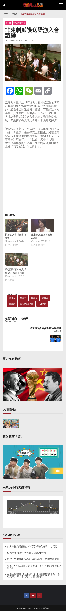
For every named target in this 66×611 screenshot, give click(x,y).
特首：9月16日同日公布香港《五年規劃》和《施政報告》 (34, 567)
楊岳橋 (34, 298)
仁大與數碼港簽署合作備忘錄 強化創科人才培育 (32, 546)
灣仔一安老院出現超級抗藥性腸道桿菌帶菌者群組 (33, 559)
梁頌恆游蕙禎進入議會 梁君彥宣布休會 (15, 271)
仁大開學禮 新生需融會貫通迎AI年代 (26, 553)
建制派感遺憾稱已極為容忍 (41, 236)
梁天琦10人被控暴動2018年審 (45, 328)
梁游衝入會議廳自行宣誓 (15, 236)
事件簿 (8, 23)
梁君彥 (12, 298)
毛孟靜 (45, 298)
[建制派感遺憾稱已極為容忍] (42, 226)
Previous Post (10, 321)
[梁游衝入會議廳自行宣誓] (16, 226)
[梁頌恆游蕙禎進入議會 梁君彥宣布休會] (16, 260)
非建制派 (42, 304)
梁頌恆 (23, 298)
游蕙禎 (12, 304)
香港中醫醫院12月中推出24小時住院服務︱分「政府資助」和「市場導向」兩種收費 (33, 575)
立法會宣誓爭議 (19, 23)
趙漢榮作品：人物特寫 (16, 318)
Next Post (57, 331)
